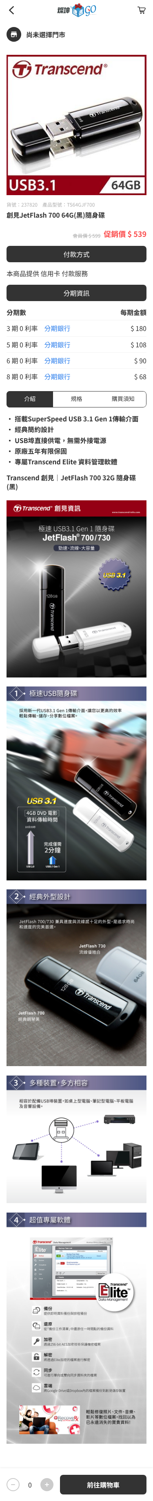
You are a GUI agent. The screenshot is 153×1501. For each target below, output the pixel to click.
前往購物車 (103, 1485)
